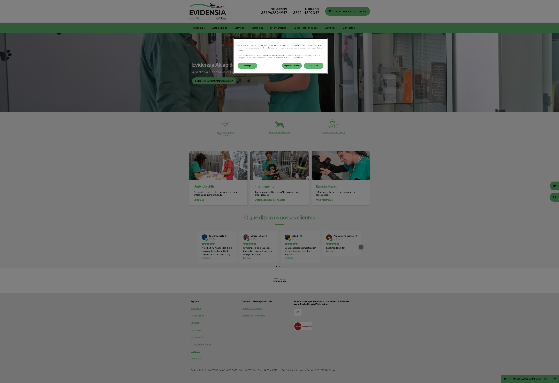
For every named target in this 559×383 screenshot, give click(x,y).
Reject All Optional (292, 66)
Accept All (313, 66)
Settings (247, 66)
